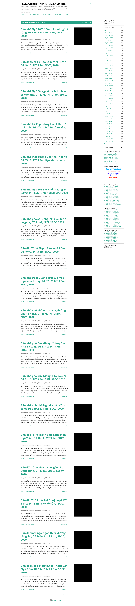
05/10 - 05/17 (108, 70)
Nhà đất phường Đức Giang (111, 196)
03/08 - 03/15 (109, 48)
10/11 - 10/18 (108, 118)
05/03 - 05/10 (109, 68)
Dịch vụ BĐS (58, 14)
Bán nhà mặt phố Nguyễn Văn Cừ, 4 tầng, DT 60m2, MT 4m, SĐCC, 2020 (43, 407)
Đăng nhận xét (30, 53)
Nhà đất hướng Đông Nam (111, 232)
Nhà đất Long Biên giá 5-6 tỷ (111, 216)
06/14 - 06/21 (109, 83)
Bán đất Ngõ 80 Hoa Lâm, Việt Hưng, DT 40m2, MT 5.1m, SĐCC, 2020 (44, 63)
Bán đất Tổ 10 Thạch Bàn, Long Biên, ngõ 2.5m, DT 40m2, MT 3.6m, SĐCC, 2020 (43, 438)
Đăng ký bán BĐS (47, 14)
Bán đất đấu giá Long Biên (111, 156)
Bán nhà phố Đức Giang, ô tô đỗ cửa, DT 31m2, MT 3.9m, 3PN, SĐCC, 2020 (44, 377)
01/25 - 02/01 (109, 35)
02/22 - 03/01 (109, 43)
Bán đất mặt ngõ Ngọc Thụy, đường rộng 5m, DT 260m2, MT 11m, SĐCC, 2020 (43, 536)
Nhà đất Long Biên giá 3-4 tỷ (112, 214)
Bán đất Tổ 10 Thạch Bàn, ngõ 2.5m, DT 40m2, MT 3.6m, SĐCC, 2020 (43, 250)
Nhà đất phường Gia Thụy (110, 189)
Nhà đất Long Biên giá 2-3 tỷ (111, 212)
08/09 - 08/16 (109, 103)
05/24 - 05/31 (109, 75)
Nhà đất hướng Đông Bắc (110, 233)
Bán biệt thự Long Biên (110, 161)
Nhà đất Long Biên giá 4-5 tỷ (111, 215)
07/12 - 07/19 (108, 93)
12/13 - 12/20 (108, 136)
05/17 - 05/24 (108, 73)
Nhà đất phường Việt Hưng (111, 193)
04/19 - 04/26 (109, 63)
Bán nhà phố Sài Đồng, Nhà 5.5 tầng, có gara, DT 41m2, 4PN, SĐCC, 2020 (44, 220)
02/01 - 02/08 (109, 38)
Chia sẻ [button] (22, 53)
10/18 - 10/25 (108, 121)
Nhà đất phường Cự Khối (110, 194)
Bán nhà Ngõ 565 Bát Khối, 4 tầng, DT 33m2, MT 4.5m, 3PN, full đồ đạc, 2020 (44, 191)
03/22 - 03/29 (109, 53)
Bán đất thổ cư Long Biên (110, 154)
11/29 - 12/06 (108, 131)
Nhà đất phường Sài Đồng (111, 192)
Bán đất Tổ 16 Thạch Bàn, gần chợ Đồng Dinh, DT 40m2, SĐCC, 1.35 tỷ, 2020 (42, 471)
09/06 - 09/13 (109, 111)
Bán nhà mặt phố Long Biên (111, 158)
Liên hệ (66, 14)
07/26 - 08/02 (109, 98)
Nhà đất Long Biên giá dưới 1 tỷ (112, 209)
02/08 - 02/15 (109, 40)
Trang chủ (23, 14)
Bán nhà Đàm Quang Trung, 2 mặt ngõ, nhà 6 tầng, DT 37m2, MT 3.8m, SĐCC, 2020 (43, 281)
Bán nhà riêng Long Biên (110, 157)
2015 (105, 30)
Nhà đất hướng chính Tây (110, 240)
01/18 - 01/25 (108, 32)
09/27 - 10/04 (109, 116)
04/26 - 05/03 (109, 65)
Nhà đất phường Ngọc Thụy (111, 200)
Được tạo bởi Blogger (57, 600)
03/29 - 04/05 (109, 55)
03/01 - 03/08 (109, 45)
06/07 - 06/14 (109, 80)
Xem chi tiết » (64, 53)
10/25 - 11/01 (108, 123)
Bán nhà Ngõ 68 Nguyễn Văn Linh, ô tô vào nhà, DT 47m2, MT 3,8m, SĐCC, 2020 (44, 95)
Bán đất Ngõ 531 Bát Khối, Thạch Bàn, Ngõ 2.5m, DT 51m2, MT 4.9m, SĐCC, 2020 (44, 569)
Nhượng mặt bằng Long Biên (111, 163)
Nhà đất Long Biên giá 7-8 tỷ (111, 219)
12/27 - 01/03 (109, 141)
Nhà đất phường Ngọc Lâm (111, 199)
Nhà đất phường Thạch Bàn (111, 186)
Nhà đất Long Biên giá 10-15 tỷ (112, 223)
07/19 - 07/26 (109, 96)
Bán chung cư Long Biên (110, 160)
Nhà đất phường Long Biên (111, 190)
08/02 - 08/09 (109, 101)
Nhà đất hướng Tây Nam (110, 234)
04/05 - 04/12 (109, 58)
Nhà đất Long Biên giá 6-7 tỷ (111, 218)
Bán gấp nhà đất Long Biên (111, 153)
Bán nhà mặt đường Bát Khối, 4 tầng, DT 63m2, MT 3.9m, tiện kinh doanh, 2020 (44, 160)
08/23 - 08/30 (109, 108)
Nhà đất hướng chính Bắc (110, 239)
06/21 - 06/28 (109, 85)
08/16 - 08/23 (109, 106)
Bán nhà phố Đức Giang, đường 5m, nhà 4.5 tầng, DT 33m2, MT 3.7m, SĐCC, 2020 (43, 346)
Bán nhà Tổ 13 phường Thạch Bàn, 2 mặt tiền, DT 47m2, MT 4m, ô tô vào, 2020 (43, 127)
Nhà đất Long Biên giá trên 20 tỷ (112, 226)
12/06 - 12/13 (108, 133)
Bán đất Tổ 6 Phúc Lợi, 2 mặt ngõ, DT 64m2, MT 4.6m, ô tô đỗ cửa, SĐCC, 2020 (44, 503)
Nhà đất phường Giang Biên (111, 197)
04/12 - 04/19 (109, 60)
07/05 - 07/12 (108, 91)
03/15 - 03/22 (109, 50)
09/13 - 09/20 (109, 113)
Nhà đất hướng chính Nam (111, 237)
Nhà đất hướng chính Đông (111, 241)
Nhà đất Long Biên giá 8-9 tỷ (111, 221)
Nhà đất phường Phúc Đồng (111, 201)
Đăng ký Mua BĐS (34, 14)
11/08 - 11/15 (108, 128)
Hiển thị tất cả (86, 22)
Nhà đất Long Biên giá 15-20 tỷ (112, 225)
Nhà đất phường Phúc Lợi (111, 203)
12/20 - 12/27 (108, 138)
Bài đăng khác (64, 595)
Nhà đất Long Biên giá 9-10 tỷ (112, 222)
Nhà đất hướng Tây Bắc (110, 236)
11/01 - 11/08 (108, 126)
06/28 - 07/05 (109, 88)
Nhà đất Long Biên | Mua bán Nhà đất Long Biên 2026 (45, 4)
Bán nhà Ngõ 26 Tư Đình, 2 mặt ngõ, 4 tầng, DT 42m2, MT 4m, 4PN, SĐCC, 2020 (44, 32)
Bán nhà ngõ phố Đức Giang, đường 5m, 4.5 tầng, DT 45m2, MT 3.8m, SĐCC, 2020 (43, 314)
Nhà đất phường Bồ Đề (110, 187)
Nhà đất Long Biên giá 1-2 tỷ (111, 211)
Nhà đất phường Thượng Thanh (112, 204)
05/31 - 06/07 (109, 78)
